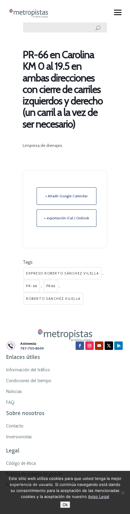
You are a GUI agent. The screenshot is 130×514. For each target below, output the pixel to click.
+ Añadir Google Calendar (66, 196)
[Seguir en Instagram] (89, 345)
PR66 (51, 286)
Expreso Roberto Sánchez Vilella (62, 273)
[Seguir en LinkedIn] (118, 345)
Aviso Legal (98, 496)
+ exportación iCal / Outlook (66, 218)
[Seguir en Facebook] (80, 345)
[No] (122, 493)
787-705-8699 (32, 349)
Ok (65, 504)
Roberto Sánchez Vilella (53, 299)
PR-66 (31, 286)
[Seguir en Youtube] (99, 345)
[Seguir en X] (109, 345)
